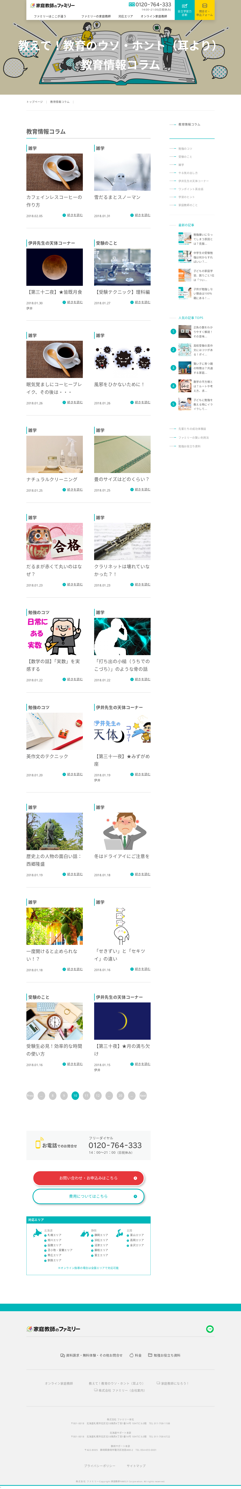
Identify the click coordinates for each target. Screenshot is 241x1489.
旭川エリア (55, 1240)
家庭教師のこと (188, 205)
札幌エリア (55, 1235)
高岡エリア (137, 1240)
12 (98, 1096)
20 (120, 1096)
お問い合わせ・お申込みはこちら (88, 1178)
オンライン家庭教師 (59, 1383)
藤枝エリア (101, 1250)
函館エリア (55, 1245)
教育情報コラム (189, 124)
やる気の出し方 (188, 173)
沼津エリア (101, 1245)
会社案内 (123, 1390)
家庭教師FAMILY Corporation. (127, 1481)
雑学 (181, 165)
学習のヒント (186, 197)
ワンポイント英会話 (190, 189)
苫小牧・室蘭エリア (60, 1250)
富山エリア (137, 1235)
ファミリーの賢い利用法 (193, 437)
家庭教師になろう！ (175, 1383)
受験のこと (185, 156)
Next (143, 1096)
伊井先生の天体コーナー (193, 181)
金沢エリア (137, 1245)
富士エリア (101, 1255)
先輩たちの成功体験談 (192, 428)
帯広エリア (55, 1255)
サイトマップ (136, 1466)
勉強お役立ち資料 (189, 446)
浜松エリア (101, 1240)
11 (86, 1096)
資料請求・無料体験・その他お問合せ (94, 1355)
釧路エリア (55, 1260)
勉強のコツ (185, 148)
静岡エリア (101, 1235)
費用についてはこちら (88, 1196)
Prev (30, 1096)
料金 (138, 1355)
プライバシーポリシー (99, 1466)
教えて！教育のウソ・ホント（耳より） (117, 1383)
